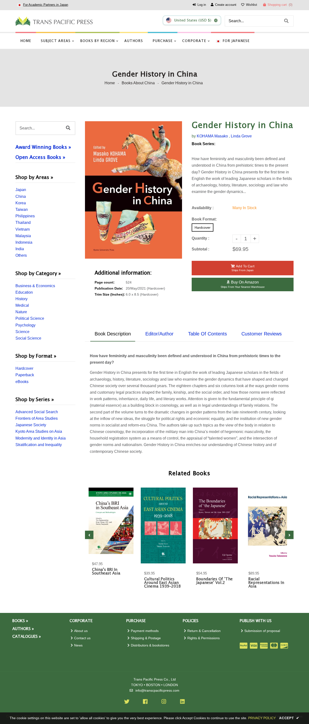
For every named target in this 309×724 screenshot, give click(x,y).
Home (110, 83)
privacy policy (262, 718)
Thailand (23, 222)
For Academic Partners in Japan (45, 5)
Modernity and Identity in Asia (40, 438)
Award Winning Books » (43, 147)
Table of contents (207, 333)
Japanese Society (30, 425)
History (21, 299)
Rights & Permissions (203, 638)
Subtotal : (200, 249)
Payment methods (145, 631)
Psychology (25, 325)
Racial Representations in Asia (266, 582)
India (19, 249)
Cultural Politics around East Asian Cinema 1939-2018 (162, 582)
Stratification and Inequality (38, 445)
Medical (22, 305)
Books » (20, 621)
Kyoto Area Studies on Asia (38, 431)
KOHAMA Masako (212, 136)
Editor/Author (159, 333)
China (20, 196)
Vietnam (22, 229)
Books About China (138, 83)
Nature (21, 312)
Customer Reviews (261, 333)
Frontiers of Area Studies (36, 418)
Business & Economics (35, 286)
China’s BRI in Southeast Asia (106, 571)
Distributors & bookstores (150, 645)
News (78, 645)
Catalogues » (26, 637)
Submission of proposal (262, 631)
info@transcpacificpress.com (157, 690)
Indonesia (23, 242)
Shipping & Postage (146, 638)
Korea (20, 203)
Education (24, 292)
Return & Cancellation (204, 631)
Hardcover (24, 368)
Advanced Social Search (36, 412)
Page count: (105, 282)
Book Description (113, 333)
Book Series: (203, 144)
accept (289, 718)
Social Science (28, 338)
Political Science (29, 318)
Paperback (24, 375)
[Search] (286, 21)
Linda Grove (241, 136)
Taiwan (21, 209)
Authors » (23, 629)
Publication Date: (109, 288)
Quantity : (200, 238)
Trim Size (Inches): (110, 294)
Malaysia (23, 236)
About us (81, 631)
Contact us (82, 638)
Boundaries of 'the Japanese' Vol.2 (214, 581)
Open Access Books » (40, 157)
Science (22, 332)
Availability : (203, 208)
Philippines (25, 216)
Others (21, 255)
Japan (20, 190)
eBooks (21, 382)
